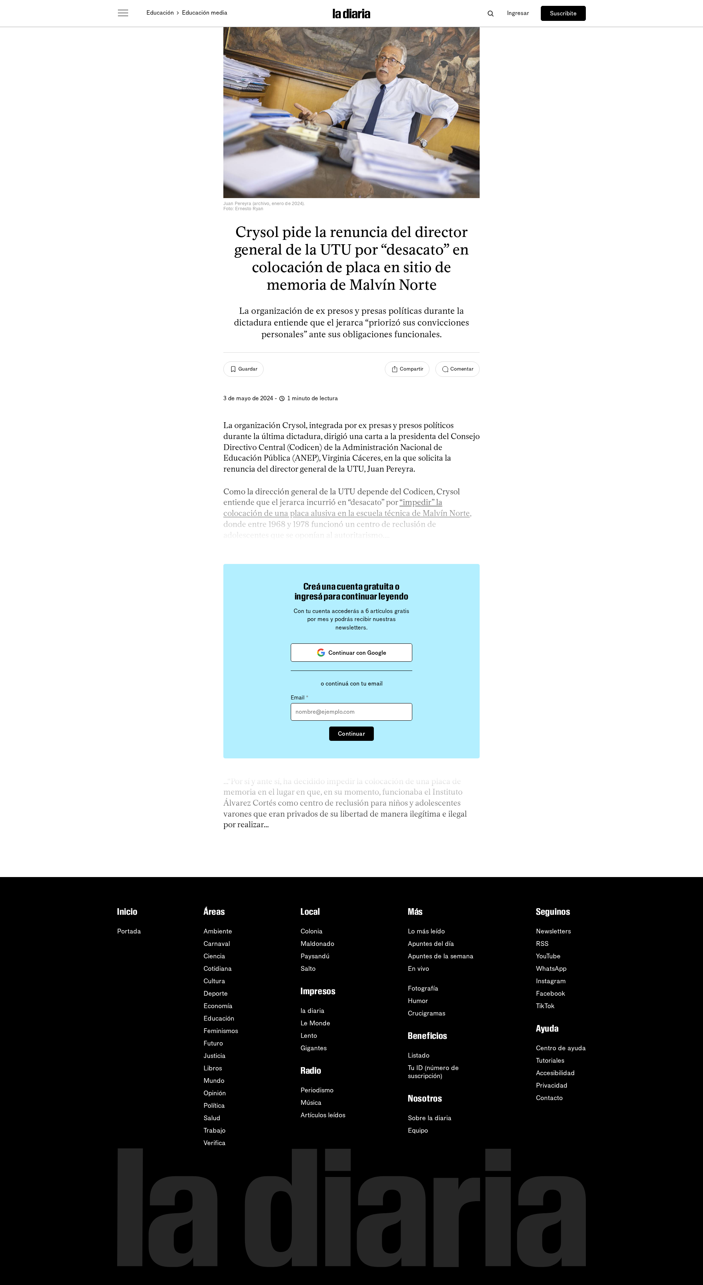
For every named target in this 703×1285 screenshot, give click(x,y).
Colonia (312, 931)
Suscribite (563, 13)
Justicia (215, 1056)
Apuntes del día (431, 944)
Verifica (215, 1143)
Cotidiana (218, 969)
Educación (160, 12)
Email (299, 697)
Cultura (214, 981)
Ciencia (214, 956)
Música (311, 1103)
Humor (418, 1001)
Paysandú (315, 956)
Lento (309, 1036)
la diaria (312, 1011)
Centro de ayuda (561, 1048)
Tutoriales (550, 1060)
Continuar (351, 733)
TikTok (545, 1006)
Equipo (418, 1130)
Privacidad (552, 1085)
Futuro (213, 1043)
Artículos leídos (323, 1115)
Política (214, 1106)
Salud (212, 1118)
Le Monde (315, 1023)
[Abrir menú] (123, 13)
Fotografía (423, 988)
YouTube (548, 956)
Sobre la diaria (429, 1118)
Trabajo (215, 1130)
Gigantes (314, 1048)
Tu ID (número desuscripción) (433, 1072)
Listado (418, 1055)
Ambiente (218, 931)
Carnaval (217, 944)
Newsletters (553, 931)
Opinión (215, 1093)
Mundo (214, 1081)
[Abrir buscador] (490, 13)
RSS (542, 944)
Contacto (549, 1098)
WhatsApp (551, 969)
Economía (218, 1006)
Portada (129, 931)
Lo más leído (426, 931)
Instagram (551, 981)
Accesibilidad (555, 1073)
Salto (308, 969)
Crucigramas (426, 1013)
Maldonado (317, 944)
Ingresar (518, 13)
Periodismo (317, 1090)
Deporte (216, 993)
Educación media (204, 12)
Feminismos (221, 1031)
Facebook (550, 993)
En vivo (418, 969)
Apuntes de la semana (440, 956)
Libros (213, 1068)
